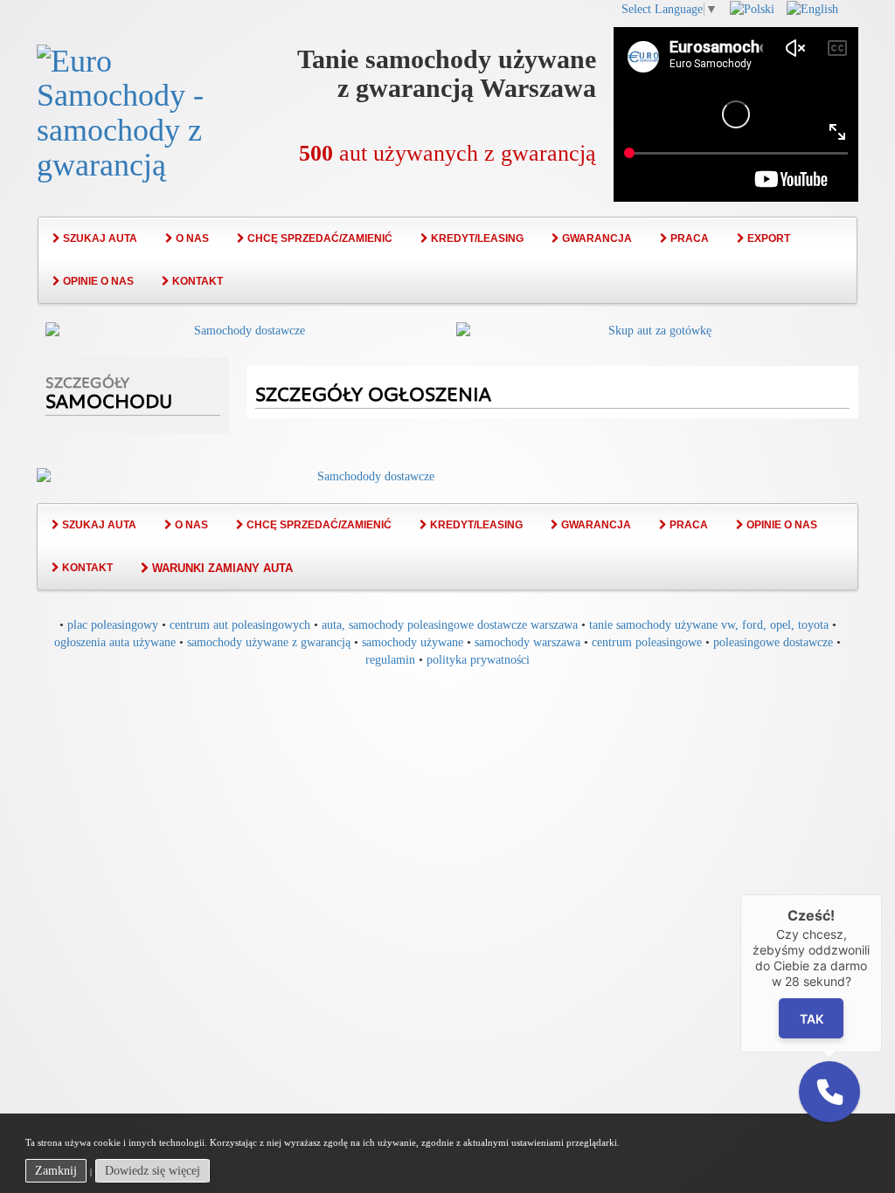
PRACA (688, 238)
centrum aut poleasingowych (240, 624)
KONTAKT (196, 281)
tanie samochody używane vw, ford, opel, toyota (709, 624)
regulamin (390, 659)
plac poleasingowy (112, 624)
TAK (811, 1017)
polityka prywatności (478, 659)
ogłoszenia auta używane (115, 642)
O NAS (191, 238)
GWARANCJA (595, 238)
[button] (829, 1091)
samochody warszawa (527, 642)
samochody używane (412, 642)
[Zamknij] (882, 894)
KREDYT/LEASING (476, 238)
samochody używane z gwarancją (268, 642)
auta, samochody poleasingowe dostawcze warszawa (450, 624)
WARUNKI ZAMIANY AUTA (221, 568)
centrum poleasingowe (647, 642)
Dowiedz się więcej (152, 1170)
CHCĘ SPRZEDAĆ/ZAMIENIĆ (318, 238)
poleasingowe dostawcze (773, 642)
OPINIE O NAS (97, 281)
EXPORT (767, 238)
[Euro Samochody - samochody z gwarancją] (133, 110)
